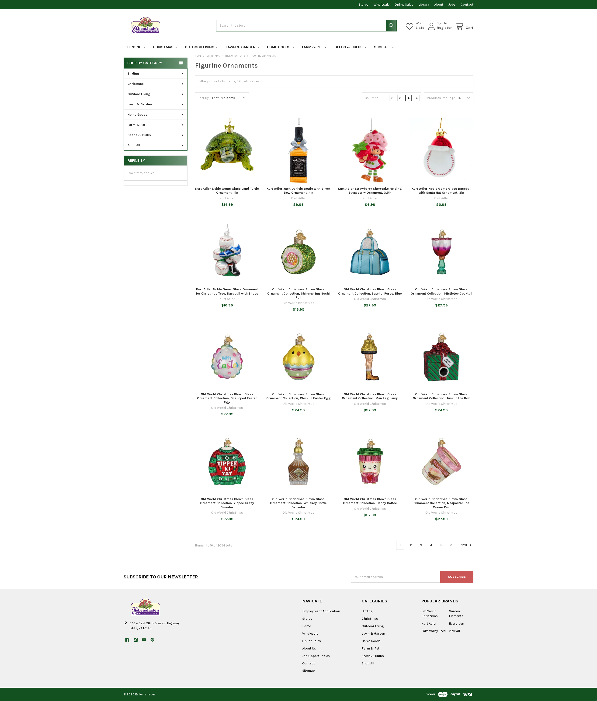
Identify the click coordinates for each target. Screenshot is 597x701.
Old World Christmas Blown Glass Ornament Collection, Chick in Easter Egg (298, 396)
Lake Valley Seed (433, 631)
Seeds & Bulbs (349, 47)
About (438, 5)
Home (306, 626)
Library (423, 5)
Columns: (372, 98)
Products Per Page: (441, 98)
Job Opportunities (316, 656)
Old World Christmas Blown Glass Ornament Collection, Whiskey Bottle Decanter (298, 503)
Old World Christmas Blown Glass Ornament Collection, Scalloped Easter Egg (227, 398)
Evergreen (456, 623)
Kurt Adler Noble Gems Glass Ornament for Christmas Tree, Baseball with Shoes (227, 291)
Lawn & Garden (241, 47)
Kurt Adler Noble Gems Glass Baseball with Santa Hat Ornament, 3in (441, 191)
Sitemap (308, 671)
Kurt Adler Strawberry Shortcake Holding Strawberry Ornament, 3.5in (370, 191)
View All (454, 631)
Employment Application (321, 611)
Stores (363, 5)
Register (444, 27)
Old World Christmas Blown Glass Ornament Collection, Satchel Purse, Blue (370, 291)
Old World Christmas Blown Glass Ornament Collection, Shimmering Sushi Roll (298, 293)
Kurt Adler (429, 623)
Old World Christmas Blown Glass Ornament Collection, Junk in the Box (441, 396)
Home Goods (279, 47)
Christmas (163, 47)
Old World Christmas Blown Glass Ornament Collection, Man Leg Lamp (370, 396)
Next (464, 545)
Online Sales (404, 5)
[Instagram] (135, 639)
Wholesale (381, 5)
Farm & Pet (312, 47)
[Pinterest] (152, 639)
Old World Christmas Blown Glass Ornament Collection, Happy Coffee (370, 501)
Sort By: (203, 98)
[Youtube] (144, 639)
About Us (309, 648)
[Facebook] (127, 639)
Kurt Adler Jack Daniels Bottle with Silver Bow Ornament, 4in (298, 191)
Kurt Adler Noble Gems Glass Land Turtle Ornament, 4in (227, 191)
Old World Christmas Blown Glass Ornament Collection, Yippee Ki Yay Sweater (227, 503)
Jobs (452, 5)
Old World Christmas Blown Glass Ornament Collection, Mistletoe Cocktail (441, 291)
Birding (134, 47)
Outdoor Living (199, 47)
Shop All (382, 47)
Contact (467, 5)
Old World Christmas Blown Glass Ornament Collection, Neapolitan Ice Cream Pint (441, 503)
